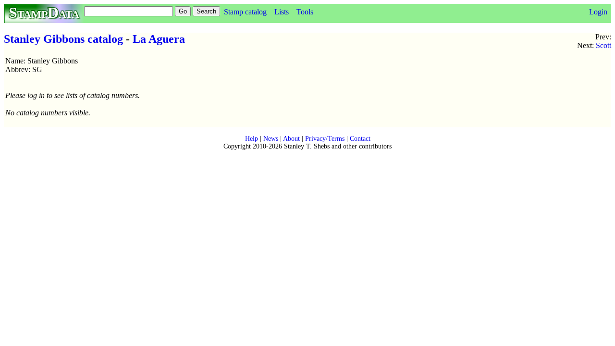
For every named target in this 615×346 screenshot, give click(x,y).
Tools (304, 12)
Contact (360, 138)
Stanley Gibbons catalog (63, 39)
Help (251, 138)
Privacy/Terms (324, 138)
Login (598, 12)
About (291, 138)
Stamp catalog (245, 12)
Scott (603, 45)
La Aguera (159, 39)
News (270, 138)
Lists (281, 12)
